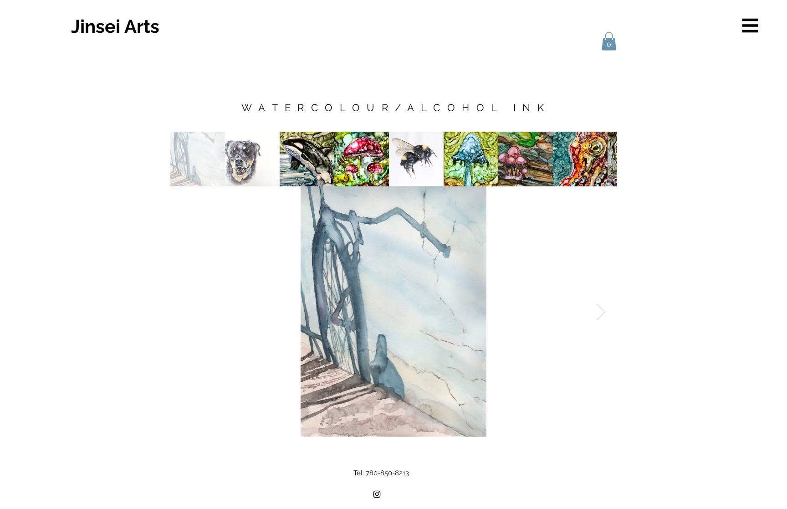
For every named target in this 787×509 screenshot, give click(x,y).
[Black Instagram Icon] (377, 494)
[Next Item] (601, 312)
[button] (750, 25)
